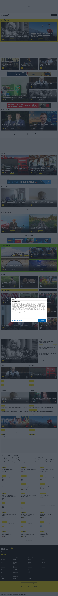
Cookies (17, 317)
